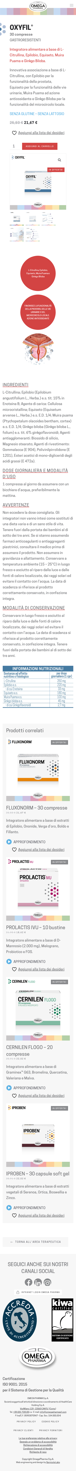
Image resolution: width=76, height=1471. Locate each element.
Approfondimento (29, 842)
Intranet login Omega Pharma (40, 1292)
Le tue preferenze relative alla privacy (38, 1438)
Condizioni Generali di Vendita (38, 1448)
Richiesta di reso (38, 1452)
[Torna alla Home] (38, 6)
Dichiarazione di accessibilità (38, 1445)
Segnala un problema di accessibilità (38, 1441)
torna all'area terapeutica (38, 1242)
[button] (71, 5)
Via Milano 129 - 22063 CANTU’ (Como (37, 1408)
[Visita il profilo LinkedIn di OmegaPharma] (38, 1282)
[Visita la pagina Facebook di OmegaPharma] (28, 1282)
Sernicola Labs (53, 1462)
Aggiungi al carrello (40, 146)
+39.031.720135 (21, 1412)
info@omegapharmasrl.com (53, 1412)
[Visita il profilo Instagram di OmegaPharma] (47, 1282)
